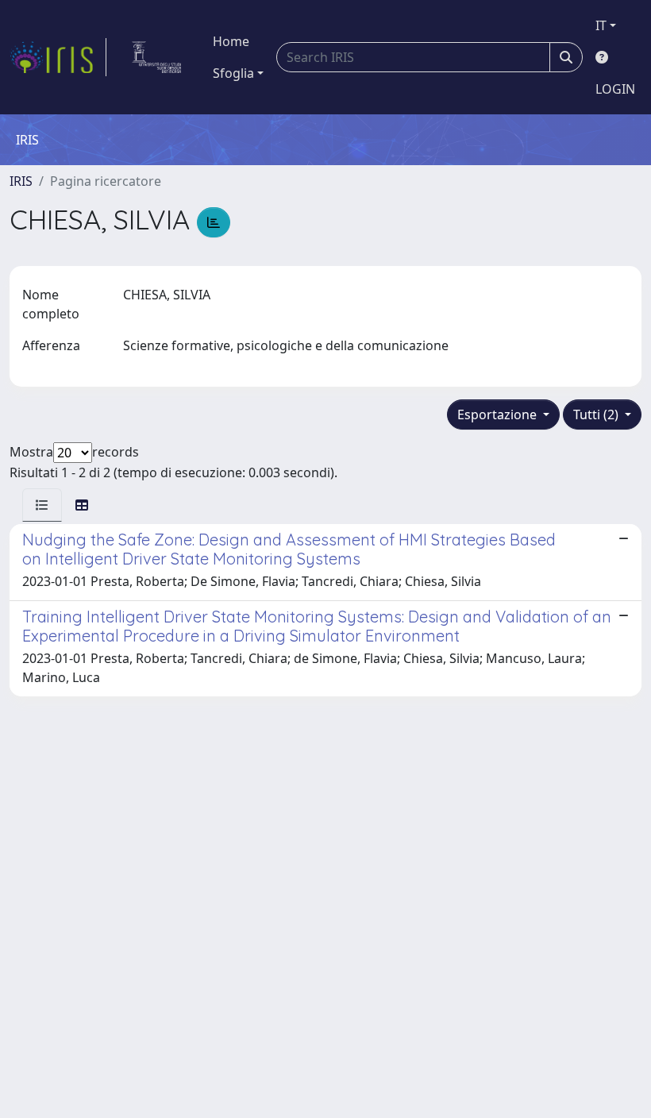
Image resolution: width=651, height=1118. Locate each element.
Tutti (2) (597, 414)
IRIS (21, 181)
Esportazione (498, 414)
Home (231, 41)
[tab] (42, 505)
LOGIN (615, 89)
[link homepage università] (157, 57)
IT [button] (601, 25)
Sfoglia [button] (233, 73)
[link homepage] (58, 57)
